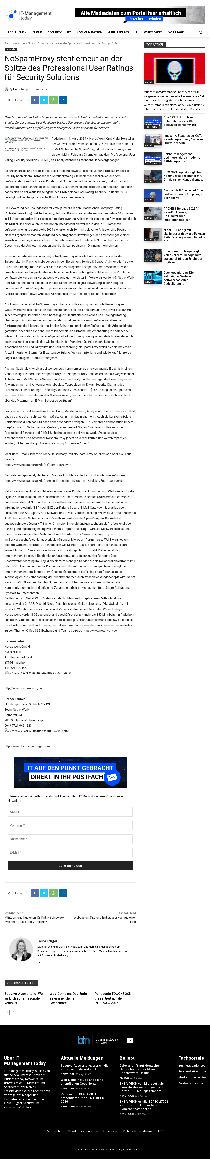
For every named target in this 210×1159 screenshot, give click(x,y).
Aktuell (149, 82)
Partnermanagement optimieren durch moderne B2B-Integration (182, 157)
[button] (200, 32)
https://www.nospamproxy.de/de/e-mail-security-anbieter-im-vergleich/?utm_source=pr (64, 481)
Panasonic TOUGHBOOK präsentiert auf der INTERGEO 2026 (113, 998)
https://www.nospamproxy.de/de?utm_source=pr (38, 465)
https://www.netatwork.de (100, 630)
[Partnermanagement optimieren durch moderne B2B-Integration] (153, 158)
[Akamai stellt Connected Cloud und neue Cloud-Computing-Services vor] (153, 195)
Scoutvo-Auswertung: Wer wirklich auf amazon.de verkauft (24, 998)
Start (7, 43)
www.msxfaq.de (72, 625)
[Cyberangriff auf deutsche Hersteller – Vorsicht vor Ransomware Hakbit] (174, 68)
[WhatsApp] (53, 100)
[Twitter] (44, 100)
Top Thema (151, 126)
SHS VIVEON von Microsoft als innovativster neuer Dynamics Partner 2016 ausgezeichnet (142, 1087)
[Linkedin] (63, 100)
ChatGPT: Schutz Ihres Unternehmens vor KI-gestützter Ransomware (180, 121)
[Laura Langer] (7, 89)
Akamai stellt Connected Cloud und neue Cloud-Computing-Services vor (184, 194)
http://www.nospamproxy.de (23, 688)
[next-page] (13, 1012)
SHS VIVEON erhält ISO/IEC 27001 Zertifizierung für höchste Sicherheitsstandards (144, 1105)
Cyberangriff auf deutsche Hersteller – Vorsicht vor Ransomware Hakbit (139, 1069)
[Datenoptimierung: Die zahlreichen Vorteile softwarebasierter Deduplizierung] (153, 277)
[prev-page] (7, 1012)
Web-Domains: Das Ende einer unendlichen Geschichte (68, 998)
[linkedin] (38, 962)
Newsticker (19, 43)
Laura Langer (21, 89)
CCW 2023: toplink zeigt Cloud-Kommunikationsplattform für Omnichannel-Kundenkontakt (184, 176)
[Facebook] (35, 100)
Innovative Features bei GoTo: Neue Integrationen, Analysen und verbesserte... (183, 139)
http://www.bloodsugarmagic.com (27, 746)
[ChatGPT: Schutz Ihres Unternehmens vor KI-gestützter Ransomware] (153, 122)
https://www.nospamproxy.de (93, 534)
